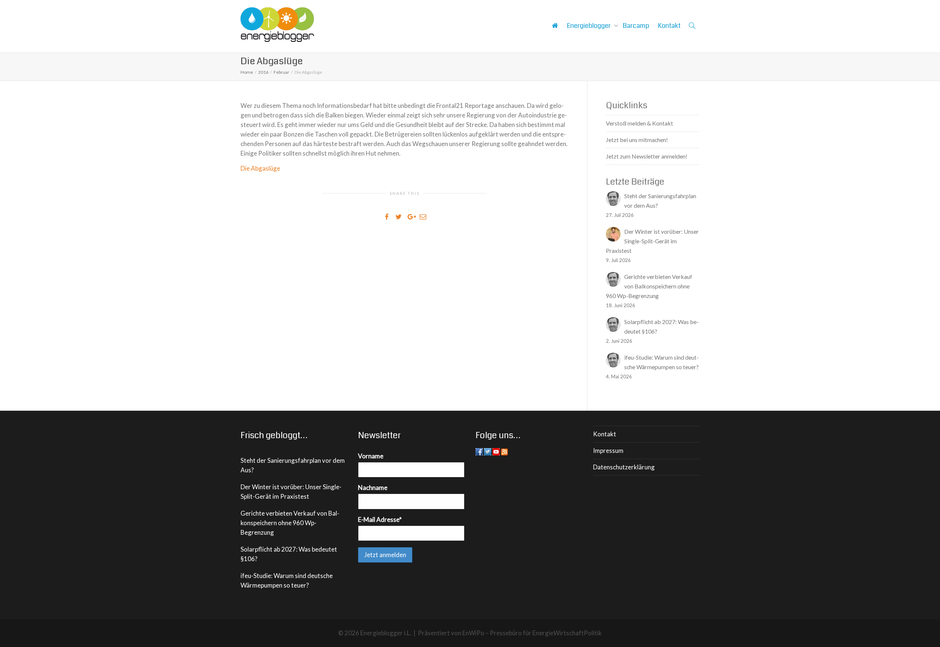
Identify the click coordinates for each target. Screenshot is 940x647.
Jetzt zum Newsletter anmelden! (646, 156)
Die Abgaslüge (260, 168)
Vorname (370, 456)
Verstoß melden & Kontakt (639, 123)
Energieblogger (589, 25)
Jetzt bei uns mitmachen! (637, 139)
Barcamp (636, 25)
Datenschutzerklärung (624, 467)
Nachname (372, 487)
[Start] (555, 25)
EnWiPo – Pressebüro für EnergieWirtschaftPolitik (532, 633)
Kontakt (669, 25)
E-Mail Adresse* (380, 519)
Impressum (608, 450)
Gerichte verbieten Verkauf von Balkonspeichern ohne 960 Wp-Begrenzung (290, 522)
